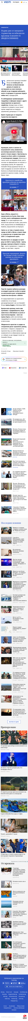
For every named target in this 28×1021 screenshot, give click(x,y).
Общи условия (20, 1006)
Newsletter (13, 368)
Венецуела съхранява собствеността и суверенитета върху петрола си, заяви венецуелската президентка (20, 585)
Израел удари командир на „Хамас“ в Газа (19, 628)
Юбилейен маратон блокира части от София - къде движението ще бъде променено (19, 687)
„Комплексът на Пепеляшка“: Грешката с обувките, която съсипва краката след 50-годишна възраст (19, 699)
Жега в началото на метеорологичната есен (19, 892)
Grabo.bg (7, 998)
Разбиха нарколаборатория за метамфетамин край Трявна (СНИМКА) (19, 956)
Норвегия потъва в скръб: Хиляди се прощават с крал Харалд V (19, 609)
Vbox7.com (9, 992)
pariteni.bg (15, 456)
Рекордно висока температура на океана (18, 902)
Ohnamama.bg (13, 996)
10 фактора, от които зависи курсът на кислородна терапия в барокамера (13, 855)
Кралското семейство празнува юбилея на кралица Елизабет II (14, 182)
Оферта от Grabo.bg (17, 554)
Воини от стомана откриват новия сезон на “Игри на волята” (20, 529)
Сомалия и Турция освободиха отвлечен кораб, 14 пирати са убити (19, 509)
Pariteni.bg (14, 998)
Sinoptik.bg (22, 996)
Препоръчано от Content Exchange (18, 861)
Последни (16, 2)
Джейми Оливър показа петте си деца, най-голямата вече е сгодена (19, 924)
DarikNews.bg (23, 992)
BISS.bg (5, 996)
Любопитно (4, 27)
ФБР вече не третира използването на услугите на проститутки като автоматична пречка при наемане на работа (19, 662)
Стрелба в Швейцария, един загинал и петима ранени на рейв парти (18, 540)
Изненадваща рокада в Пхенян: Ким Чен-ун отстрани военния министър (20, 650)
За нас (5, 1006)
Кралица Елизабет (19, 351)
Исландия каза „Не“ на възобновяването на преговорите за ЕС (19, 420)
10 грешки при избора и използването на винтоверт (14, 746)
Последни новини (11, 523)
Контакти (14, 1010)
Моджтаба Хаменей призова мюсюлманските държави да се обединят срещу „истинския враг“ (19, 442)
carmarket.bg (15, 467)
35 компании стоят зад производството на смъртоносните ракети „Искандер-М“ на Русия (19, 712)
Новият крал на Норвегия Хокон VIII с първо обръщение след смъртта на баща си (20, 498)
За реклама (12, 1006)
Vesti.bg (7, 2)
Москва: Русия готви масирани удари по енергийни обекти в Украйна (19, 431)
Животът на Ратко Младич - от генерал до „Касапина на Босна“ (19, 573)
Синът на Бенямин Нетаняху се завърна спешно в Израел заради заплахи (19, 639)
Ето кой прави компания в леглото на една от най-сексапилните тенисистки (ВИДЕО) (19, 944)
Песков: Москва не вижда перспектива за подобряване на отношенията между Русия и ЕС (19, 486)
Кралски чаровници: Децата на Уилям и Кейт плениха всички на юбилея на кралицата (14, 256)
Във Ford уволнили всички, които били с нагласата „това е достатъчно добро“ (19, 463)
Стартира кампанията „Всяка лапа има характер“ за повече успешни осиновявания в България (19, 871)
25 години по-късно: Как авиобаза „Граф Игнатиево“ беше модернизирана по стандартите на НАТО (19, 675)
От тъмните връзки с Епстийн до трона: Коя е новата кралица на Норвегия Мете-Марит (20, 474)
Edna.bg (21, 998)
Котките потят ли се (19, 881)
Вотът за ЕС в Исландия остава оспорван (18, 618)
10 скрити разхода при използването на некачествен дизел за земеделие (13, 792)
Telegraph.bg (14, 1001)
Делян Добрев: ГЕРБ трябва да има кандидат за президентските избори (19, 411)
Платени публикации (19, 1008)
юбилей (4, 353)
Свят (14, 545)
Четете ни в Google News (15, 986)
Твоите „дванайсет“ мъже (9, 834)
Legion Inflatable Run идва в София (11, 814)
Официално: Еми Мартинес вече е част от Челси (20, 933)
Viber (5, 368)
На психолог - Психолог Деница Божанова (18, 551)
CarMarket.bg (22, 994)
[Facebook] (14, 1012)
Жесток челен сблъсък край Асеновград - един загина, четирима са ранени (19, 562)
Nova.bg (4, 994)
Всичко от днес (14, 722)
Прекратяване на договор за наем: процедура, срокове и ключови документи (19, 453)
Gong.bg (16, 992)
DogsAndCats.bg (12, 994)
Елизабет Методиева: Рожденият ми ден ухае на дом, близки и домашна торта (20, 913)
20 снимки (13, 187)
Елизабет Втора (6, 351)
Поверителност (8, 1008)
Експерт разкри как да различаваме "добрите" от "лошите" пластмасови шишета (20, 597)
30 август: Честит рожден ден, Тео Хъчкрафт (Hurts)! (11, 768)
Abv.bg (2, 992)
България (15, 680)
